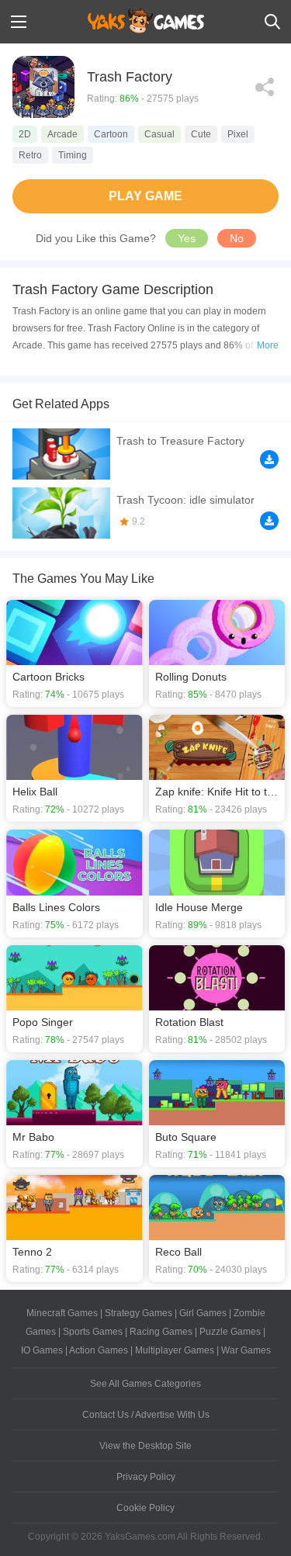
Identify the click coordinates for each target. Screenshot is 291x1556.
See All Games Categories (145, 1383)
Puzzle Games (230, 1331)
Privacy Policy (145, 1476)
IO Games (42, 1350)
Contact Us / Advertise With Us (146, 1414)
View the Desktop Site (145, 1445)
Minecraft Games (62, 1313)
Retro (30, 155)
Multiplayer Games (174, 1350)
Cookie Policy (145, 1507)
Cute (201, 134)
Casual (159, 134)
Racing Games (161, 1331)
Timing (72, 155)
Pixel (237, 134)
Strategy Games (138, 1313)
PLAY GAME (145, 196)
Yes (187, 238)
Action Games (98, 1350)
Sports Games (93, 1331)
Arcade (62, 134)
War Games (246, 1350)
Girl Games (203, 1313)
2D (25, 134)
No (237, 238)
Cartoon (111, 134)
